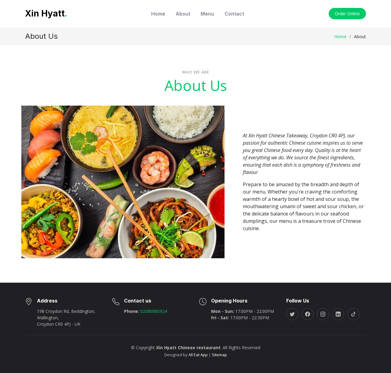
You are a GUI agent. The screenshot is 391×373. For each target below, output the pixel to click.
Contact (234, 14)
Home (158, 14)
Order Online (347, 13)
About (183, 14)
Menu (207, 14)
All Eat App (198, 354)
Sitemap (219, 354)
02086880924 (153, 311)
